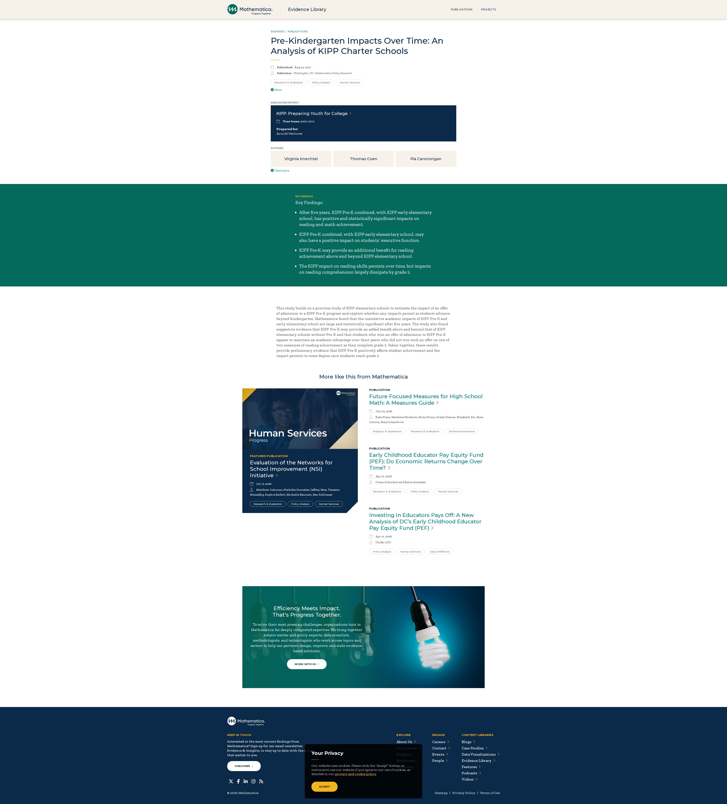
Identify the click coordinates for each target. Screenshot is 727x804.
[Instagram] (253, 781)
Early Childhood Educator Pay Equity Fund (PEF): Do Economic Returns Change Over (426, 461)
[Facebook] (238, 781)
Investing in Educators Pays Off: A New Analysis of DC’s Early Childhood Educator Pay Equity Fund (425, 521)
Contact (439, 748)
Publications (462, 9)
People (438, 760)
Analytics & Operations (387, 431)
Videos (468, 779)
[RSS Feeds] (261, 781)
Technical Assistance (461, 431)
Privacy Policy (463, 793)
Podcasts (469, 773)
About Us (404, 742)
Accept (324, 786)
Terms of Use (490, 793)
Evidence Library (307, 9)
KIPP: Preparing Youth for (312, 113)
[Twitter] (231, 781)
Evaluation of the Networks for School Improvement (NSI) (291, 469)
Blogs (466, 742)
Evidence (277, 31)
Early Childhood (439, 551)
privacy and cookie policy (355, 774)
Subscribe (242, 766)
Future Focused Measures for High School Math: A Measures (426, 399)
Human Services (349, 82)
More (278, 90)
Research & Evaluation (288, 82)
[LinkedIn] (246, 781)
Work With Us (305, 664)
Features (469, 766)
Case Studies (473, 748)
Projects (488, 9)
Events (438, 754)
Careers (438, 742)
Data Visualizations (479, 754)
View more (282, 170)
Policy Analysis (321, 82)
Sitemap (441, 793)
